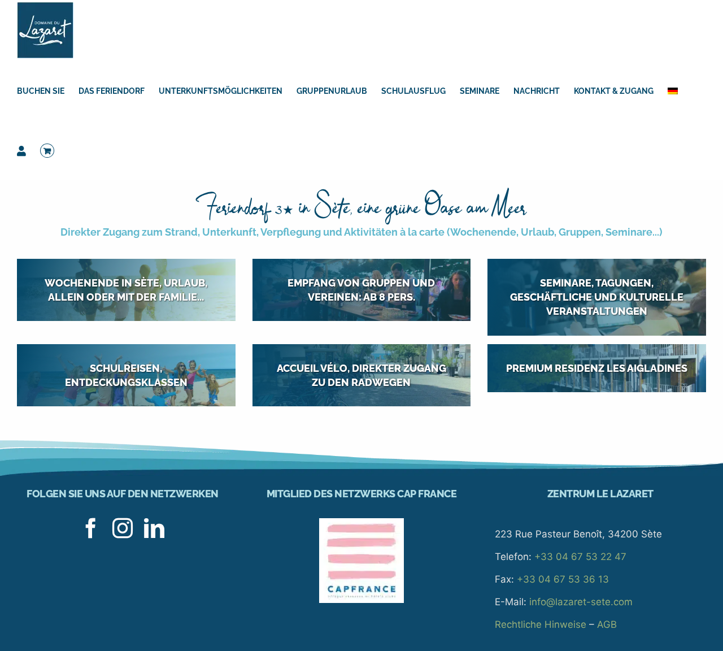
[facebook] (91, 528)
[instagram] (122, 528)
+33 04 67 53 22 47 (580, 556)
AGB (607, 624)
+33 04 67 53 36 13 (563, 579)
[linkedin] (154, 528)
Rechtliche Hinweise (540, 624)
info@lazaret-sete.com (581, 601)
